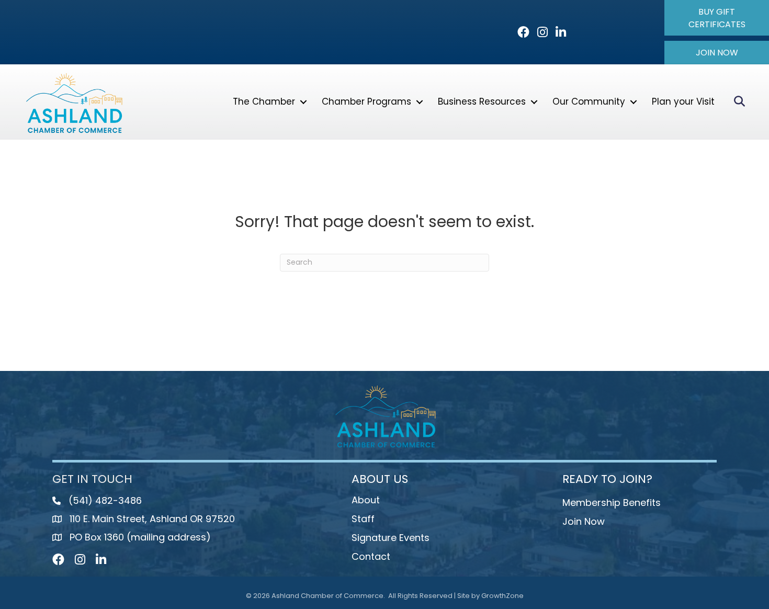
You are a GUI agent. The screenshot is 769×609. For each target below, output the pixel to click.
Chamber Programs (366, 101)
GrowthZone (502, 596)
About (366, 499)
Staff (363, 518)
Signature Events (390, 537)
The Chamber (264, 101)
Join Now (583, 521)
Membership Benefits (611, 502)
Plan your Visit (683, 101)
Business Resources (482, 101)
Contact (371, 556)
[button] (716, 18)
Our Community (588, 101)
